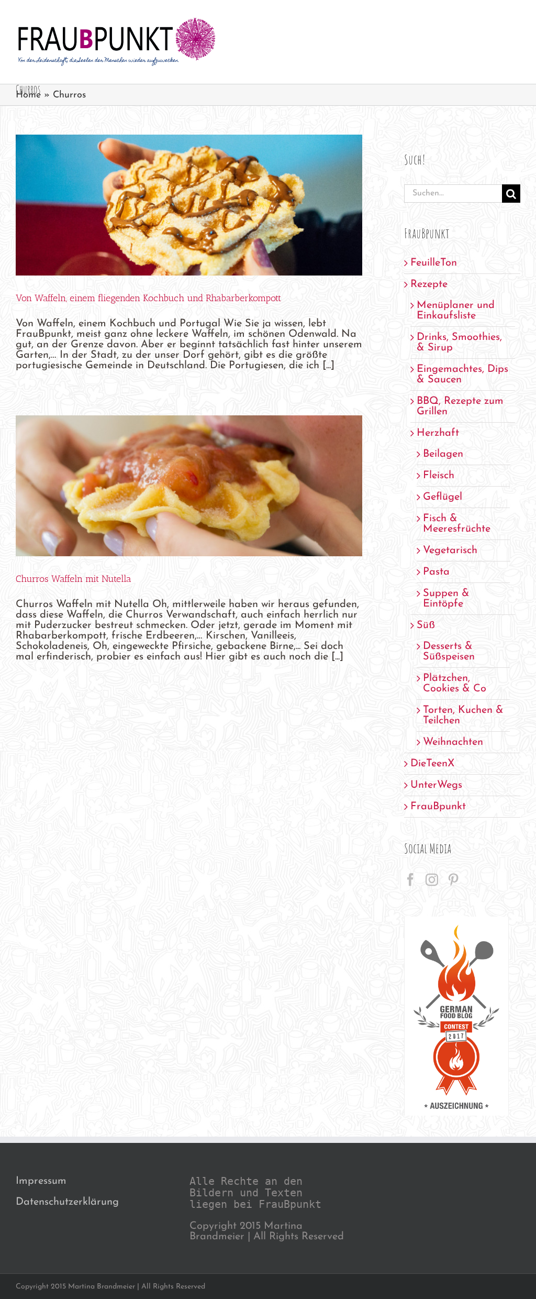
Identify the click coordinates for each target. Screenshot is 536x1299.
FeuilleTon (433, 263)
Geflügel (442, 497)
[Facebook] (410, 879)
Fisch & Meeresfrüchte (456, 523)
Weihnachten (453, 742)
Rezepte (429, 284)
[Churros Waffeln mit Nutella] (189, 485)
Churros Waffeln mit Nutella (73, 579)
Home (28, 95)
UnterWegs (436, 785)
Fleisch (438, 475)
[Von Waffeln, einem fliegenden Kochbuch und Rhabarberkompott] (189, 205)
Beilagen (443, 454)
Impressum (41, 1181)
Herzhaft (438, 433)
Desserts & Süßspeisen (449, 651)
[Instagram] (432, 879)
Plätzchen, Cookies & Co (454, 683)
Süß (426, 625)
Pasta (436, 572)
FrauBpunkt (438, 806)
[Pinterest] (453, 879)
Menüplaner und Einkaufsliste (456, 310)
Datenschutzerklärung (67, 1202)
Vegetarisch (450, 550)
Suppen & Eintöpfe (446, 598)
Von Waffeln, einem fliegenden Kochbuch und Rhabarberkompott (148, 298)
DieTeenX (432, 763)
